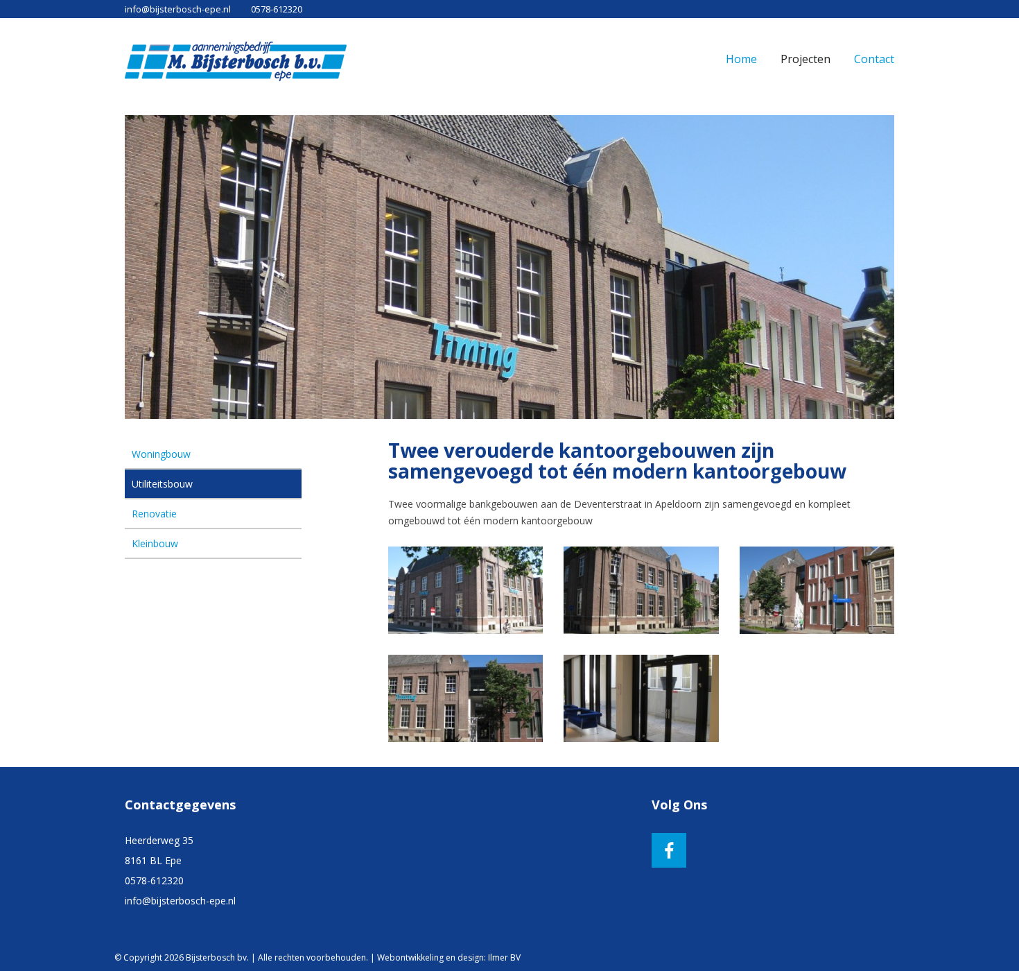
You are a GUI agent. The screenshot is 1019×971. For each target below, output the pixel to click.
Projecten (805, 59)
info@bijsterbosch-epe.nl (178, 9)
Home (741, 59)
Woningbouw (161, 454)
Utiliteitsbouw (162, 483)
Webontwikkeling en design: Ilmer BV (449, 957)
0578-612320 (276, 9)
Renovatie (154, 513)
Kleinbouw (155, 543)
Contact (874, 59)
